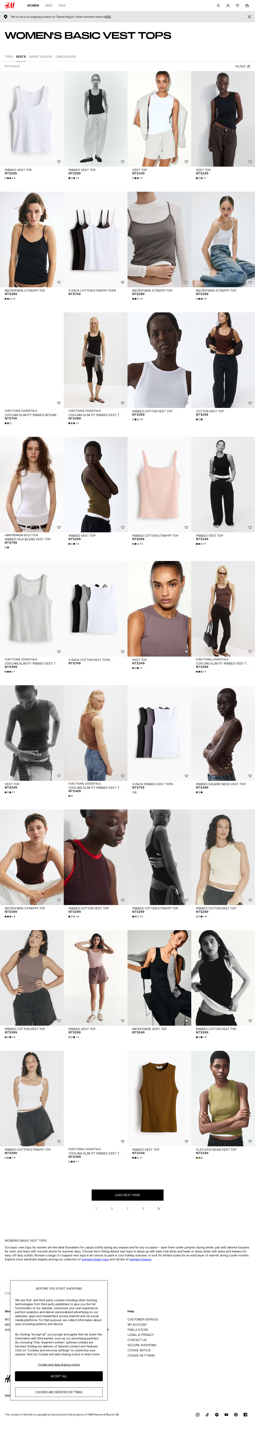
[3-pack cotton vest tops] (96, 609)
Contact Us (137, 1340)
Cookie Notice (139, 1350)
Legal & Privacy (141, 1334)
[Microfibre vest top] (159, 978)
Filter (240, 66)
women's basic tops (95, 1259)
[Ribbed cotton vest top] (159, 360)
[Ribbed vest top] (32, 119)
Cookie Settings (141, 1355)
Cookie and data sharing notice (59, 1364)
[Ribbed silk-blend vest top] (32, 484)
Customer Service (143, 1319)
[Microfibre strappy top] (32, 239)
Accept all (59, 1376)
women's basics (140, 1259)
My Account (137, 1324)
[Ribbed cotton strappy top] (159, 484)
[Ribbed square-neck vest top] (223, 733)
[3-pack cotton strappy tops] (96, 239)
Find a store (138, 1329)
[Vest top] (159, 119)
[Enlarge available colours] (8, 423)
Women (33, 5)
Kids (62, 5)
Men (48, 5)
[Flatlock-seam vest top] (223, 1098)
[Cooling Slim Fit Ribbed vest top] (96, 360)
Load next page (127, 1195)
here (107, 16)
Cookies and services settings (58, 1392)
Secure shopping (142, 1345)
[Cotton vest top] (223, 360)
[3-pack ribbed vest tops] (159, 733)
